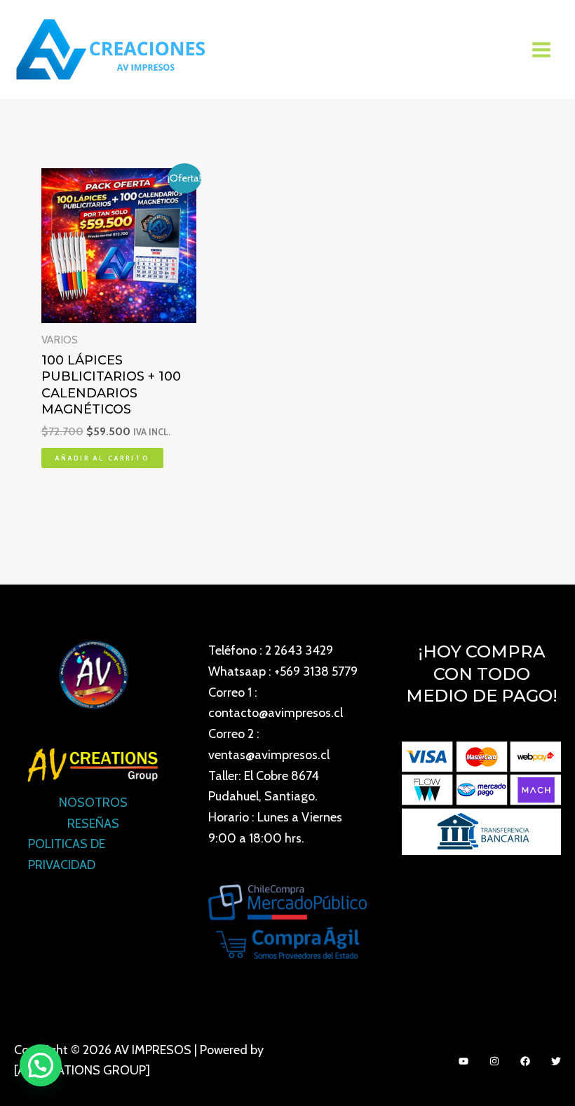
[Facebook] (525, 1061)
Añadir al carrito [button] (102, 458)
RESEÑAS (93, 823)
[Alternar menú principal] (541, 49)
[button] (41, 1065)
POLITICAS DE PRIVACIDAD (66, 854)
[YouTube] (463, 1061)
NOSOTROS (93, 802)
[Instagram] (494, 1061)
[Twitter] (556, 1061)
